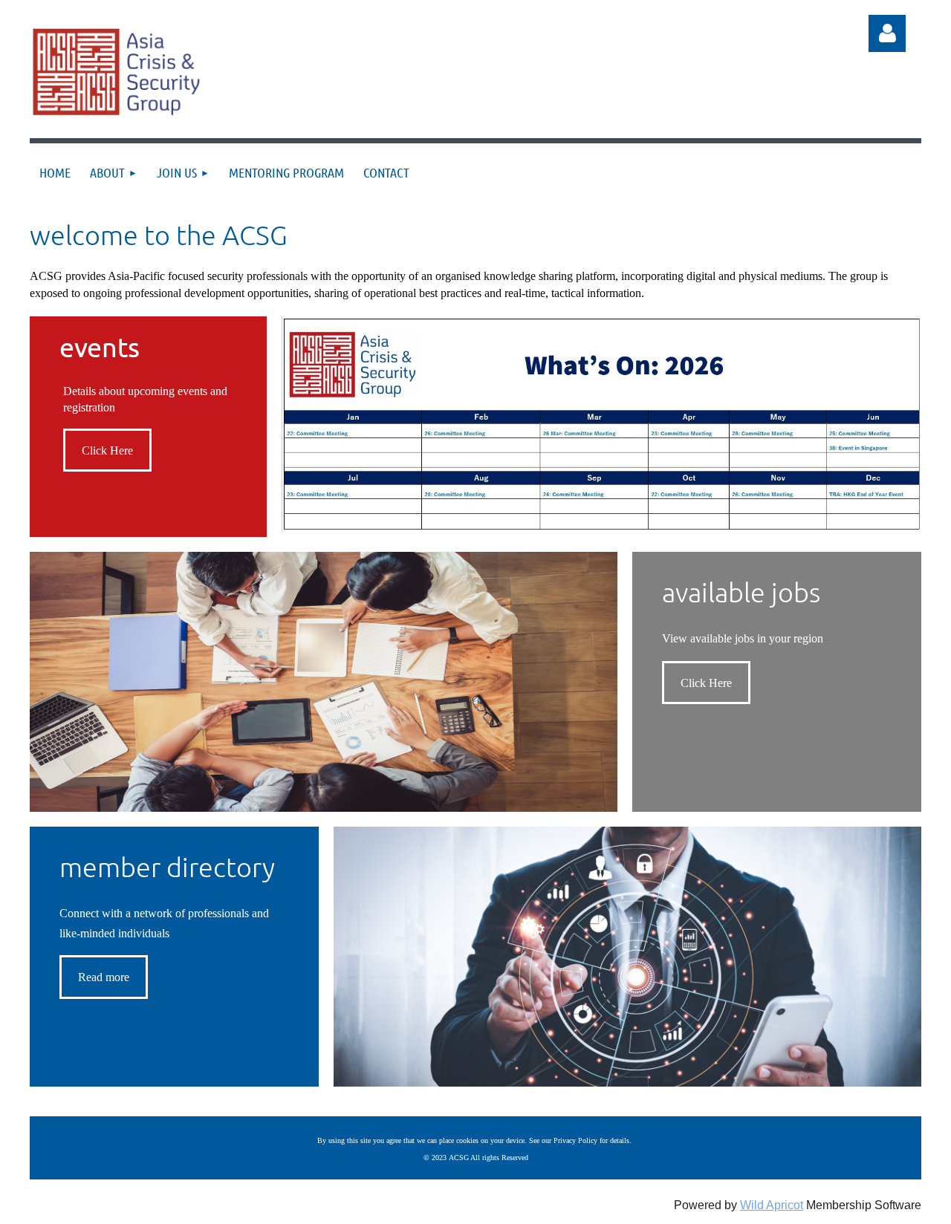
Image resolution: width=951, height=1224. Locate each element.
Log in (887, 33)
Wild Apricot (771, 1205)
